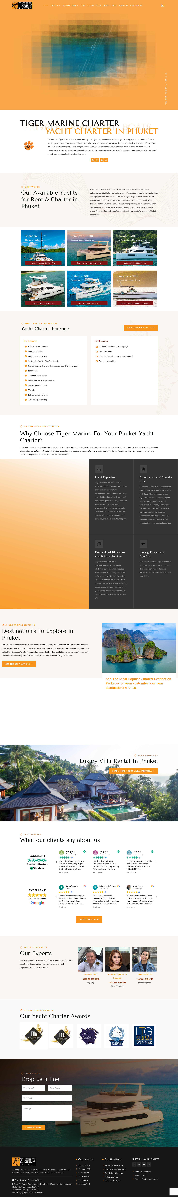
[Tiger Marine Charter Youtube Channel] (144, 1164)
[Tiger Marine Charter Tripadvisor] (106, 160)
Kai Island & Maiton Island (114, 1165)
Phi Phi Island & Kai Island (114, 1173)
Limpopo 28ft (84, 1184)
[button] (156, 862)
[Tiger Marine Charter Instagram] (97, 160)
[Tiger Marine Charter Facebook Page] (134, 1164)
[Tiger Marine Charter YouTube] (102, 160)
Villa (98, 5)
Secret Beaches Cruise (113, 1181)
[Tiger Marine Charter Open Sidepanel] (163, 5)
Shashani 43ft (84, 1176)
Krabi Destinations (111, 1177)
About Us (123, 5)
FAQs (114, 5)
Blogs (106, 5)
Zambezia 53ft (84, 1169)
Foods (91, 5)
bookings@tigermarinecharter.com (28, 1192)
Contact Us (136, 5)
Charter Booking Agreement (147, 1179)
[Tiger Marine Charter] (22, 5)
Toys (83, 5)
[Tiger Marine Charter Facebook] (93, 160)
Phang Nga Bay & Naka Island (115, 1169)
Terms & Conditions (143, 1172)
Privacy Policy (140, 1175)
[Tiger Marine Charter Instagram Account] (139, 1164)
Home (45, 5)
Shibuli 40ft (83, 1180)
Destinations (69, 5)
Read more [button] (63, 872)
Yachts (54, 5)
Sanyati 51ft (83, 1173)
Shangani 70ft (84, 1165)
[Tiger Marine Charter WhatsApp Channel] (149, 1164)
